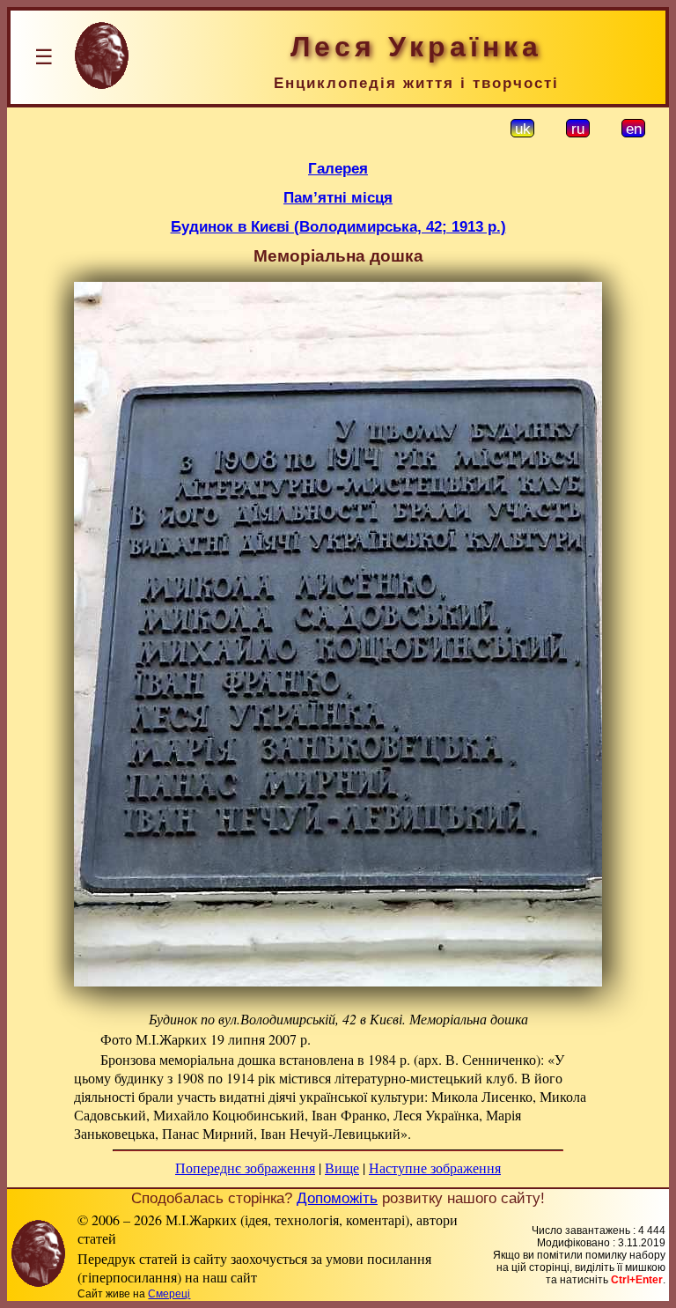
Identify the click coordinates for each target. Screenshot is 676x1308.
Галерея (338, 168)
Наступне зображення (435, 1167)
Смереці (169, 1294)
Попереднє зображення (245, 1167)
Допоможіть (337, 1198)
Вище (342, 1167)
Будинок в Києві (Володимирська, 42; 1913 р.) (338, 226)
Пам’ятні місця (338, 197)
